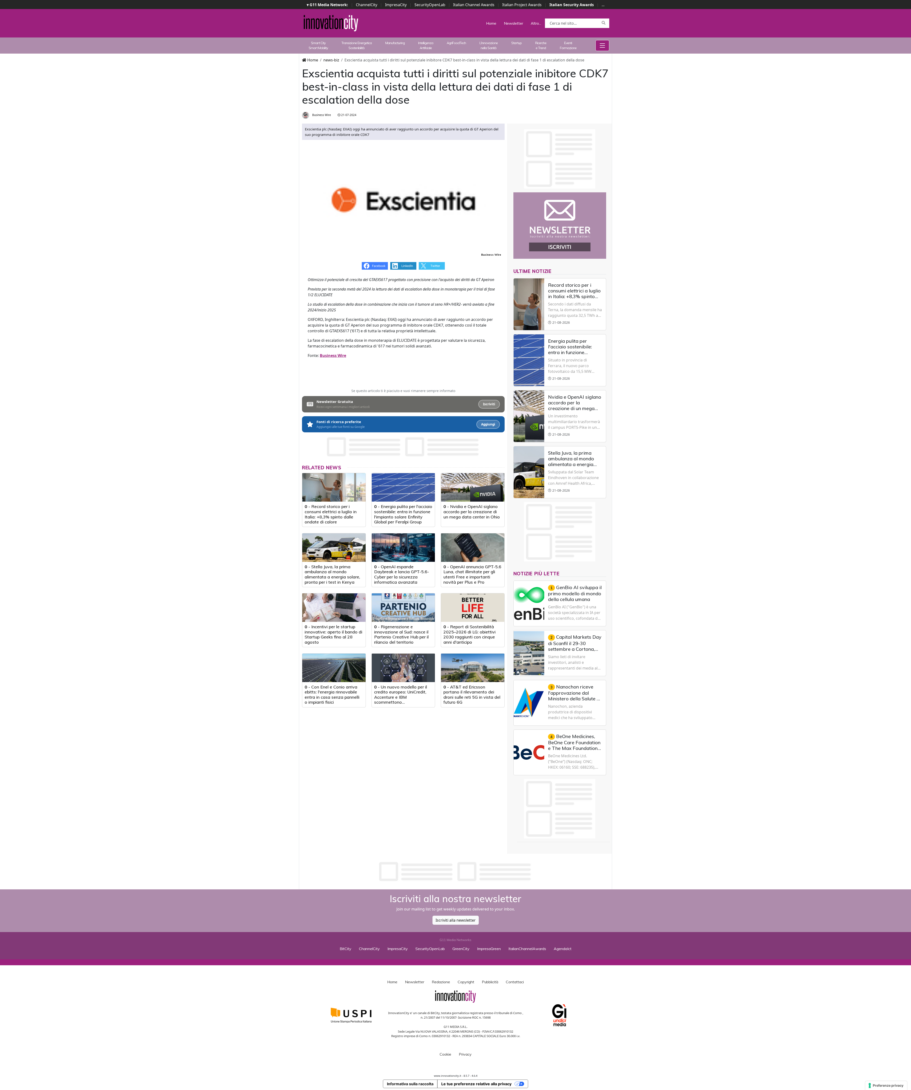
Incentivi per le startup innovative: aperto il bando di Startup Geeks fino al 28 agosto (333, 634)
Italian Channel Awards (473, 4)
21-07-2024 (348, 115)
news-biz (331, 60)
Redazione (441, 981)
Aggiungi (488, 424)
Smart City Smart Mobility (318, 45)
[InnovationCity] (331, 22)
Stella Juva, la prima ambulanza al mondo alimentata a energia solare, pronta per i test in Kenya (332, 574)
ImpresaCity (396, 4)
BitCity (345, 948)
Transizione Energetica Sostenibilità (356, 45)
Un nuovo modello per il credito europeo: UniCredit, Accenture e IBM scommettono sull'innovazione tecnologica (402, 697)
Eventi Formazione (568, 45)
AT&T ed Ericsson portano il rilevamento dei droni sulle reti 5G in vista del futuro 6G (471, 694)
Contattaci (515, 981)
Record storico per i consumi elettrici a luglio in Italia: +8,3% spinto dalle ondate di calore (331, 514)
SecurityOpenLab (429, 4)
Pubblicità (490, 981)
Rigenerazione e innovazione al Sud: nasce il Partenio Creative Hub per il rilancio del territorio (401, 634)
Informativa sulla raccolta (410, 1083)
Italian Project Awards (522, 4)
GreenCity (460, 948)
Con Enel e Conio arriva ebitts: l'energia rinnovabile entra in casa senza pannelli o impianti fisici (332, 694)
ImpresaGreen (489, 948)
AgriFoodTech (456, 43)
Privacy (465, 1054)
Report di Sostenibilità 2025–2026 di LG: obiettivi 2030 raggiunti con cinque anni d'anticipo (469, 634)
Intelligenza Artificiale (425, 45)
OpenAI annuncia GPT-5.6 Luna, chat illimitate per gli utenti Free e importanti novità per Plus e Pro (472, 574)
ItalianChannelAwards (527, 948)
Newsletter (513, 23)
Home (491, 23)
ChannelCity (366, 4)
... (603, 4)
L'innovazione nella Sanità (488, 45)
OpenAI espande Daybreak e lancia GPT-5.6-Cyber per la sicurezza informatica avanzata (401, 574)
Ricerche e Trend (540, 45)
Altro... (536, 23)
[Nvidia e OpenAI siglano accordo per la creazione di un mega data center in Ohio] (472, 487)
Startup (516, 43)
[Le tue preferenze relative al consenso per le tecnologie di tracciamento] (886, 1085)
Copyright (466, 981)
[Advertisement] (455, 871)
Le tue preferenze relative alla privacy (476, 1083)
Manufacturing (395, 43)
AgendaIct (563, 948)
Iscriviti (489, 404)
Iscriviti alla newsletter (456, 920)
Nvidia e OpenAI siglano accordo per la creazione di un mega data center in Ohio (471, 511)
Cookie (445, 1054)
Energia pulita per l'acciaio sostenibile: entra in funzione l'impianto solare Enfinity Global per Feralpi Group (403, 514)
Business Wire (321, 115)
